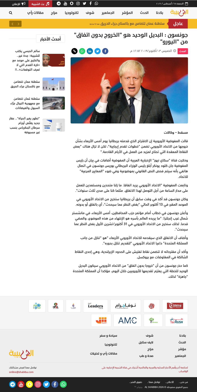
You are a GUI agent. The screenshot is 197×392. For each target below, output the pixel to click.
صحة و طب (146, 355)
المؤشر (127, 13)
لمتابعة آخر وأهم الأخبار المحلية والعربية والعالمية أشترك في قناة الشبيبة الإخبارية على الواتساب (145, 369)
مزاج (54, 13)
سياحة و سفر (108, 335)
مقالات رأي (35, 13)
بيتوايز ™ (138, 387)
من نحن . (183, 382)
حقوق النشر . (135, 382)
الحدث (144, 13)
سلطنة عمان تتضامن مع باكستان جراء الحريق (127, 24)
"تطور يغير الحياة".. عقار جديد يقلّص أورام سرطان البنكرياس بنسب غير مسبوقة (24, 125)
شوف (90, 13)
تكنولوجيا (71, 13)
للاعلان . (169, 382)
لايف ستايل (146, 342)
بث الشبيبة (38, 4)
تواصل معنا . (153, 382)
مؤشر (182, 349)
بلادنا (159, 13)
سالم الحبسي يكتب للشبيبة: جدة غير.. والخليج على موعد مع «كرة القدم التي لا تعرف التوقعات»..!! (26, 60)
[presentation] (18, 24)
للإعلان (16, 4)
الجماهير (108, 13)
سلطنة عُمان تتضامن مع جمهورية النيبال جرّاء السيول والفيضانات (25, 103)
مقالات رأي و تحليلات (103, 353)
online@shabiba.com (21, 372)
